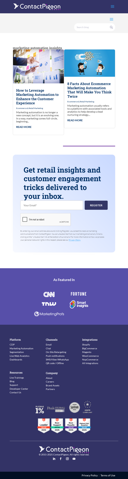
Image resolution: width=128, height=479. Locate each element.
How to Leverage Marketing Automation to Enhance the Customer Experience (37, 96)
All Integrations (90, 363)
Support (14, 384)
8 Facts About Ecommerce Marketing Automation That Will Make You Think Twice (89, 90)
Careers (50, 381)
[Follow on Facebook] (60, 458)
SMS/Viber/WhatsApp (57, 359)
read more (24, 126)
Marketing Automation (21, 348)
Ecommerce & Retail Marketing (29, 108)
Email (49, 344)
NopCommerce (90, 359)
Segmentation (17, 352)
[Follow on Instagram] (67, 458)
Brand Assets (52, 385)
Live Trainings (17, 377)
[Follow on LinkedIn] (54, 458)
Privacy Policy (90, 475)
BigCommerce (89, 348)
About (49, 378)
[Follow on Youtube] (74, 458)
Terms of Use (107, 475)
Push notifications (55, 355)
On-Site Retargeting (56, 352)
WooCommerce (90, 355)
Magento (86, 352)
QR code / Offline (55, 363)
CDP (12, 344)
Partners (50, 389)
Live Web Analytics (19, 355)
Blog (12, 381)
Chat (48, 348)
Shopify (86, 344)
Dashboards (16, 359)
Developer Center (19, 388)
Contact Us (15, 392)
